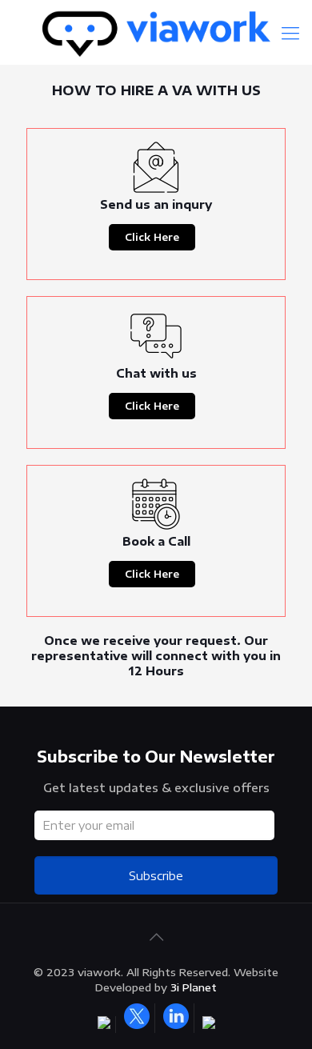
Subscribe (156, 875)
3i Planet (193, 987)
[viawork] (156, 32)
